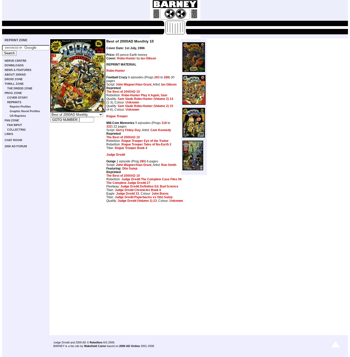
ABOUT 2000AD (15, 74)
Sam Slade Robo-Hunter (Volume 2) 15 (145, 106)
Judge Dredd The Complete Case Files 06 (151, 179)
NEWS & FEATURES (18, 69)
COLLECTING (16, 129)
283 (157, 77)
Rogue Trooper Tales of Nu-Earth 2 (146, 144)
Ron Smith (168, 165)
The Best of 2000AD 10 (123, 91)
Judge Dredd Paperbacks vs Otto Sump (143, 197)
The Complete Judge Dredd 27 (128, 183)
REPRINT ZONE (16, 40)
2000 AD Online (129, 346)
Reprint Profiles (20, 106)
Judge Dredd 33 (127, 193)
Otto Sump (129, 168)
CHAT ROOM (13, 140)
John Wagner (125, 84)
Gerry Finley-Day (128, 130)
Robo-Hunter (126, 58)
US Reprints (18, 115)
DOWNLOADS (14, 65)
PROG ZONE (13, 92)
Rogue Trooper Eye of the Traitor (145, 141)
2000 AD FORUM (16, 146)
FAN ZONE (12, 120)
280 (142, 161)
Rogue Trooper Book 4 (131, 148)
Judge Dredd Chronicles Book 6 (138, 190)
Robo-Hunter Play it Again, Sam (144, 95)
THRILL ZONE (14, 83)
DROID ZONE (14, 79)
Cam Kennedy (160, 130)
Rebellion (96, 342)
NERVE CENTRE (15, 60)
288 (166, 77)
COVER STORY (17, 97)
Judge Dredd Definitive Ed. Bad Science (149, 186)
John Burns (160, 193)
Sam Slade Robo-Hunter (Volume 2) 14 (145, 99)
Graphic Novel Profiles (25, 111)
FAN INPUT (14, 125)
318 (164, 123)
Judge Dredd (115, 154)
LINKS (9, 133)
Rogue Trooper (117, 116)
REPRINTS (14, 102)
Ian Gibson (148, 58)
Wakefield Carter (95, 346)
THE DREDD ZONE (19, 88)
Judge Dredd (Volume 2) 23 (137, 201)
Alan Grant (143, 84)
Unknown (132, 102)
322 (109, 126)
